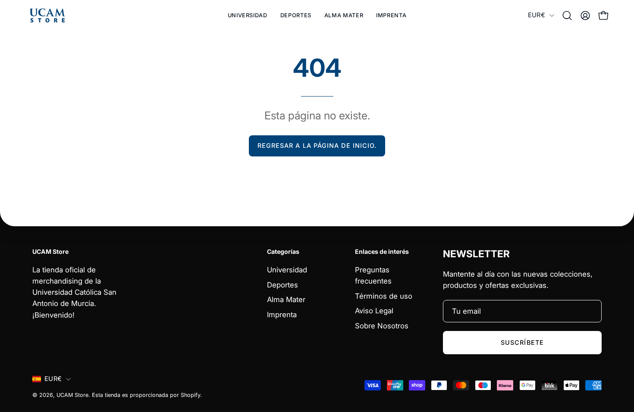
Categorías (283, 251)
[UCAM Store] (47, 15)
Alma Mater (286, 299)
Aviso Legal (374, 310)
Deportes (282, 284)
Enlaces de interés (382, 251)
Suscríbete (522, 342)
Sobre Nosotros (381, 325)
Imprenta (282, 314)
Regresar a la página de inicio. (317, 145)
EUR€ (536, 15)
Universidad (287, 269)
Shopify (190, 395)
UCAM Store (72, 395)
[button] (296, 15)
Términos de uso (383, 295)
